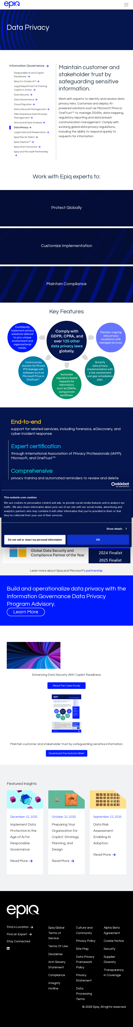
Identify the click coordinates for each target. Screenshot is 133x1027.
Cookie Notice (114, 940)
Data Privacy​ (21, 127)
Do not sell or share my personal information (35, 539)
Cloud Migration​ (23, 104)
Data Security (21, 95)
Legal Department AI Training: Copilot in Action (30, 88)
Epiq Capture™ (22, 142)
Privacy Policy (85, 940)
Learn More (25, 611)
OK (98, 539)
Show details (114, 528)
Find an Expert (17, 934)
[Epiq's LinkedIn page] (8, 948)
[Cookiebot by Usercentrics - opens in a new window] (114, 484)
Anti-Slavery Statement (56, 964)
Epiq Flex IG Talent (24, 137)
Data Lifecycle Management (30, 109)
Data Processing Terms (84, 994)
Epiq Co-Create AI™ (25, 81)
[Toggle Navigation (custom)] (126, 4)
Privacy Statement (84, 977)
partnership (94, 570)
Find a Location (18, 927)
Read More (19, 861)
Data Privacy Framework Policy (85, 962)
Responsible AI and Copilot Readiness (29, 75)
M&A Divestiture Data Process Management (30, 116)
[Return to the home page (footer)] (12, 4)
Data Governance (24, 99)
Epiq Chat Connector (25, 147)
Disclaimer (55, 954)
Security (109, 948)
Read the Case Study (66, 685)
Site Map (82, 948)
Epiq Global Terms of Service (56, 933)
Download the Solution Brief (66, 753)
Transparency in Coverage (114, 972)
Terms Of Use (58, 946)
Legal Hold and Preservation (30, 132)
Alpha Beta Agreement (112, 930)
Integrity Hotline (54, 985)
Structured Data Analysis (28, 122)
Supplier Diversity (110, 959)
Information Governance (27, 65)
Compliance (56, 975)
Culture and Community (84, 930)
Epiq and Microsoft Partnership (31, 152)
